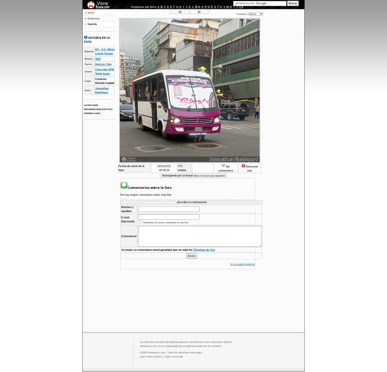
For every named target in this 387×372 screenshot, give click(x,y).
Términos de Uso (204, 250)
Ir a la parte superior (242, 264)
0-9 (241, 7)
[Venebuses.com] (100, 5)
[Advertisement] (284, 77)
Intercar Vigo (103, 64)
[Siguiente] (199, 13)
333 (98, 59)
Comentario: (129, 236)
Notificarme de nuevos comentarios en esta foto (165, 222)
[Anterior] (179, 13)
